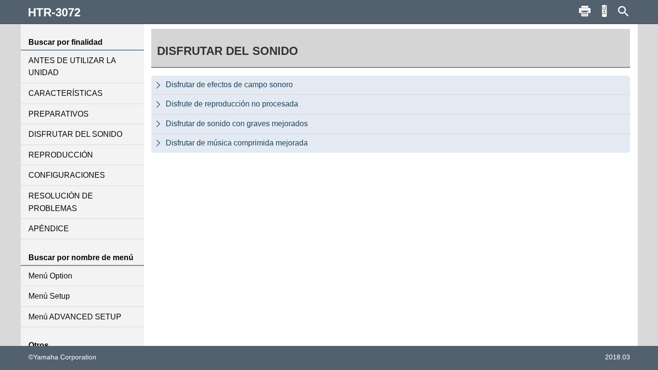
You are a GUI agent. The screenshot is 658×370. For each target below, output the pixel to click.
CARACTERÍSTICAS (65, 93)
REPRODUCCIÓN (60, 155)
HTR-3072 (54, 12)
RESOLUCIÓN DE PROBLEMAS (60, 202)
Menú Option (50, 276)
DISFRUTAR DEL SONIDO (75, 134)
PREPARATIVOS (58, 114)
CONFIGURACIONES (66, 175)
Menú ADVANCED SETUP (74, 317)
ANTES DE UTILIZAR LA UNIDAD (72, 66)
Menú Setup (49, 296)
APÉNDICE (48, 229)
